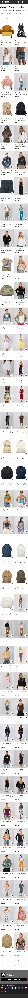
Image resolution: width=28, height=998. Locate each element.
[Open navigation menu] (2, 2)
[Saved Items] (22, 2)
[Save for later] (12, 37)
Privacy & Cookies (19, 996)
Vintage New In (5, 13)
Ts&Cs (25, 996)
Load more (14, 965)
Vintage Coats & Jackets (18, 13)
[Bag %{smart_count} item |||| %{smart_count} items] (26, 2)
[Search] (18, 2)
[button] (2, 988)
